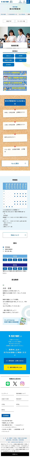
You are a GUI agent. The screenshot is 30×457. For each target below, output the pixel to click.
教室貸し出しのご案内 (8, 423)
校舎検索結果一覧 (12, 14)
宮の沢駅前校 (22, 14)
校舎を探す (18, 399)
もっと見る (15, 163)
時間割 (20, 56)
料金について (15, 235)
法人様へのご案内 (6, 429)
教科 (21, 60)
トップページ (5, 393)
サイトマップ (5, 431)
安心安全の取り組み (7, 420)
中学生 (17, 404)
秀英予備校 (3, 14)
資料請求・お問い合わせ (16, 361)
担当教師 (8, 64)
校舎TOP (8, 21)
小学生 (3, 404)
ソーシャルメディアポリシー (9, 427)
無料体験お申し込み (16, 367)
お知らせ (8, 56)
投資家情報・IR (18, 429)
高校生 (3, 409)
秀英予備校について (21, 393)
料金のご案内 (8, 60)
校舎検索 (24, 2)
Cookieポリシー (20, 425)
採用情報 (20, 2)
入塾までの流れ (5, 399)
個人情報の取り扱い (7, 425)
